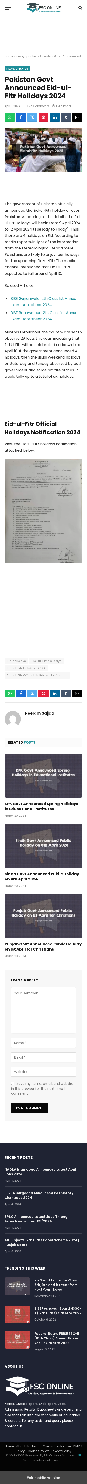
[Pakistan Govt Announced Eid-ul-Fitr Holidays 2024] (43, 171)
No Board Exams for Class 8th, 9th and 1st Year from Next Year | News (56, 1285)
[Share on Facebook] (21, 117)
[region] (43, 35)
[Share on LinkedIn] (55, 117)
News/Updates (26, 56)
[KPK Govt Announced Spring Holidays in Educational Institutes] (43, 776)
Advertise (64, 1446)
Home (9, 56)
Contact (49, 1446)
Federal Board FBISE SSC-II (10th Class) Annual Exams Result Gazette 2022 (56, 1338)
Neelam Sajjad (39, 713)
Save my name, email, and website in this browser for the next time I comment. (42, 1088)
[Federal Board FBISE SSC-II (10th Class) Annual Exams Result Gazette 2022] (17, 1340)
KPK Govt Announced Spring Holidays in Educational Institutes (41, 806)
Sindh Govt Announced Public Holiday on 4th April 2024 (42, 876)
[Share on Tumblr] (66, 117)
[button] (8, 7)
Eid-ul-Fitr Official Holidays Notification (37, 675)
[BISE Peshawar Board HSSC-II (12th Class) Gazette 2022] (17, 1314)
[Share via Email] (77, 117)
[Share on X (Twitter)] (32, 117)
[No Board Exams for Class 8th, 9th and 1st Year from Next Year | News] (17, 1286)
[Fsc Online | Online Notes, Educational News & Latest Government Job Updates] (43, 7)
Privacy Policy (61, 1451)
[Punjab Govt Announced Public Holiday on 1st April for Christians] (43, 916)
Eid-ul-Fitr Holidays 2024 (26, 668)
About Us (23, 1446)
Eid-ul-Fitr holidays (46, 661)
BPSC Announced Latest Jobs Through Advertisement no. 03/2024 (37, 1219)
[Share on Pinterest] (44, 117)
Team (36, 1446)
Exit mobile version (43, 1477)
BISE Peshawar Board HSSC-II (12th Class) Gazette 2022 (57, 1310)
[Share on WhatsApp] (10, 117)
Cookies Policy (38, 1451)
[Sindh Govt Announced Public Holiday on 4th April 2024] (43, 846)
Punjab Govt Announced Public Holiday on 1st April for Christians (43, 946)
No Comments (39, 106)
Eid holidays (16, 661)
